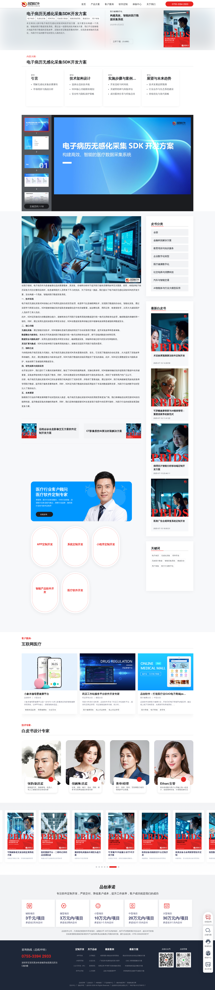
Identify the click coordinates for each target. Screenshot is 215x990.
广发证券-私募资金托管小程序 (110, 960)
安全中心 (73, 985)
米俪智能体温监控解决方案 (134, 966)
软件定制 (123, 4)
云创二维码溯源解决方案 (134, 960)
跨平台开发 (79, 971)
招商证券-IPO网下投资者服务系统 (109, 966)
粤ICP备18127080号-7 (137, 985)
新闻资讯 (92, 966)
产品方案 (95, 4)
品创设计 (90, 982)
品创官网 (82, 982)
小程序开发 (79, 960)
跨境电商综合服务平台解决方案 (133, 971)
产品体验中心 (108, 982)
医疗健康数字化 (116, 11)
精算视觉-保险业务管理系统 (109, 955)
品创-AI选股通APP (110, 971)
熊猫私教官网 (131, 982)
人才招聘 (92, 971)
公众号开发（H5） (80, 966)
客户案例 (109, 4)
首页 (83, 4)
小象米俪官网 (120, 982)
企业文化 (92, 960)
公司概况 (92, 955)
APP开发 (80, 955)
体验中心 (137, 4)
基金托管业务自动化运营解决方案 (134, 955)
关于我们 (151, 4)
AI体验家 (99, 982)
